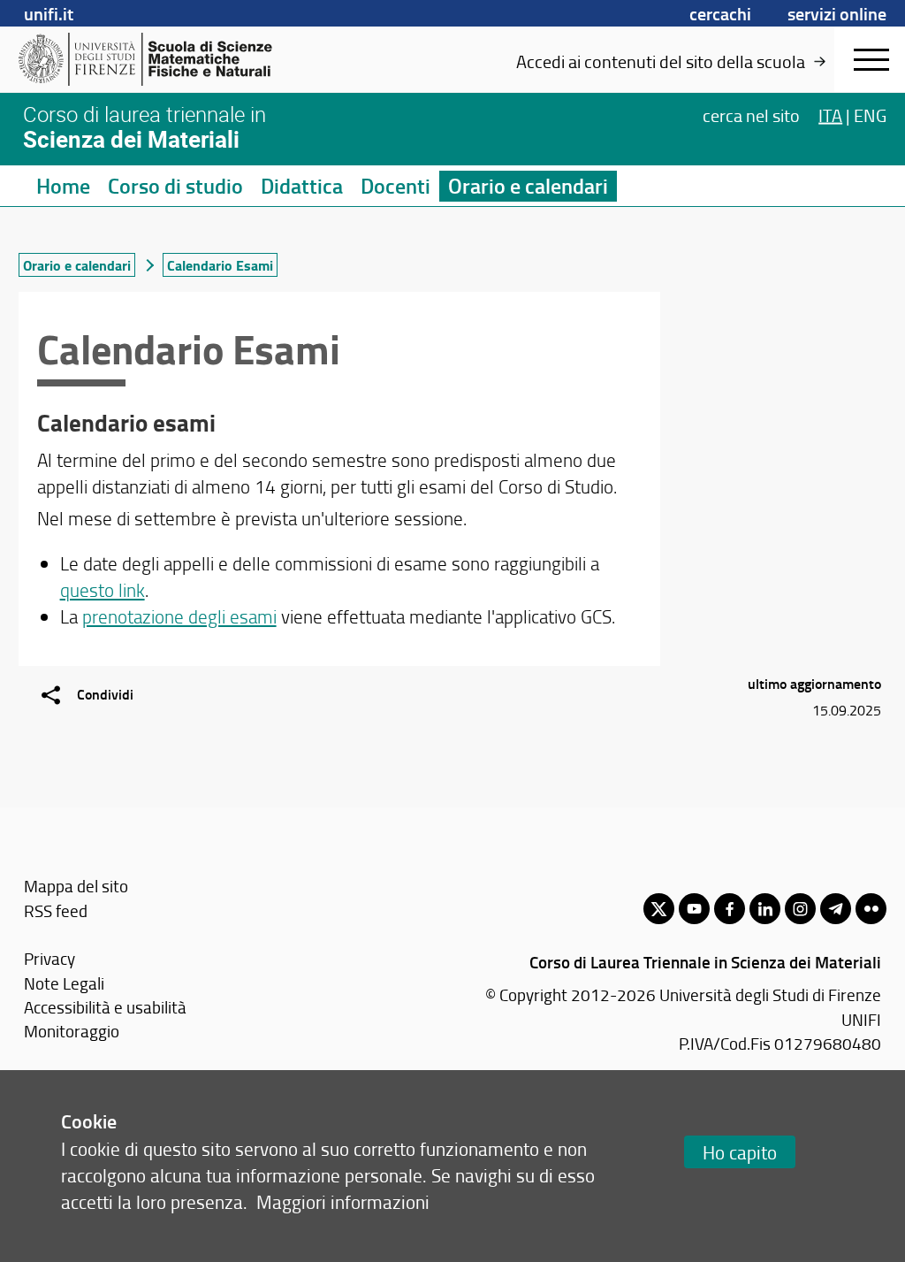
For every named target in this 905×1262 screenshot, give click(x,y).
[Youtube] (694, 908)
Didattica (302, 186)
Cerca (751, 115)
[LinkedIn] (764, 908)
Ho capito (740, 1152)
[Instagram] (800, 908)
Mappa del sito (76, 886)
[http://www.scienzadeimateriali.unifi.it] (155, 59)
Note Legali (64, 983)
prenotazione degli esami (179, 616)
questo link (102, 589)
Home (63, 186)
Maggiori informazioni (343, 1201)
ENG (870, 115)
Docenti (395, 186)
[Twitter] (658, 908)
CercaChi (720, 13)
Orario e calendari (528, 186)
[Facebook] (729, 908)
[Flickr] (871, 908)
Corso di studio (175, 186)
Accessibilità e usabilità (105, 1007)
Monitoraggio (71, 1031)
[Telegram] (835, 908)
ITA (830, 115)
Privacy (49, 958)
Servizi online (836, 13)
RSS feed (55, 910)
